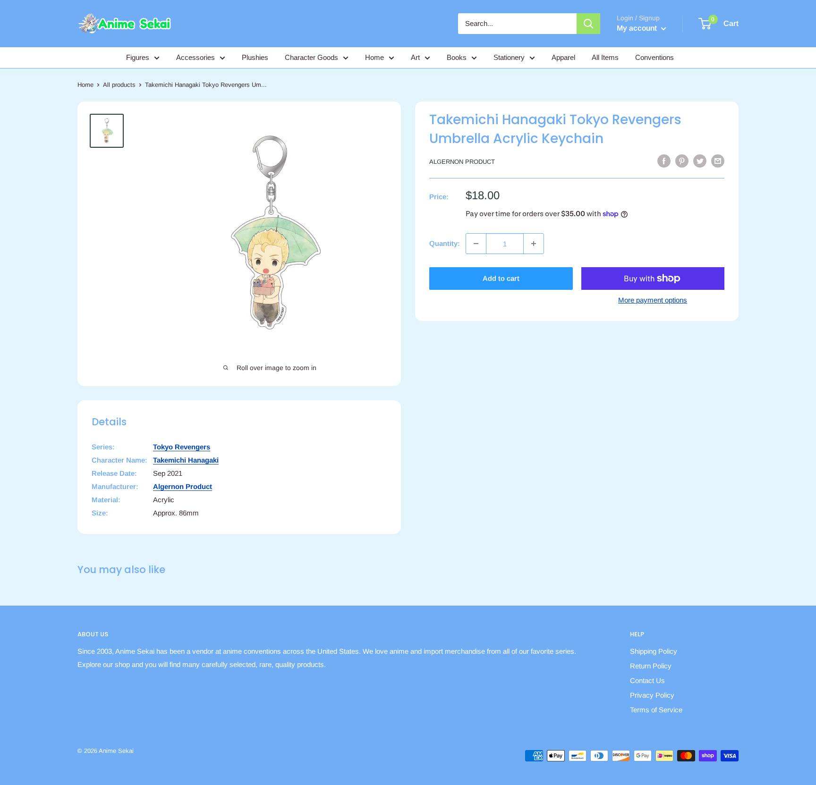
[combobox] (517, 23)
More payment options (652, 300)
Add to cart (501, 278)
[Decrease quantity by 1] (476, 243)
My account (638, 28)
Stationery (509, 57)
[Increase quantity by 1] (534, 243)
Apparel (563, 57)
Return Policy (651, 666)
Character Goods (311, 57)
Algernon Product (462, 161)
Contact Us (647, 680)
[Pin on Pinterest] (681, 161)
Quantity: (444, 243)
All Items (605, 57)
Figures (137, 57)
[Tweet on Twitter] (699, 161)
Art (415, 57)
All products (119, 84)
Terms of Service (656, 710)
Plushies (255, 57)
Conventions (654, 57)
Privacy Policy (652, 695)
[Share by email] (717, 161)
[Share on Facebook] (664, 161)
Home (374, 57)
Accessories (195, 57)
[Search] (588, 23)
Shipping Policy (653, 651)
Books (457, 57)
